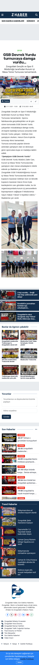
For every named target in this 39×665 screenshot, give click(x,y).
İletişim (6, 644)
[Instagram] (19, 614)
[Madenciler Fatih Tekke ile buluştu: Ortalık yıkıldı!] (28, 335)
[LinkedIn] (23, 614)
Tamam (19, 662)
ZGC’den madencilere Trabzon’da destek (9, 360)
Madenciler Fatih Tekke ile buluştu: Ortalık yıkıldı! (28, 343)
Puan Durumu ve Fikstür (13, 631)
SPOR (19, 50)
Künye (14, 644)
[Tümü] (36, 429)
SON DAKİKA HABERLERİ (13, 21)
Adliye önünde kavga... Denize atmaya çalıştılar (26, 471)
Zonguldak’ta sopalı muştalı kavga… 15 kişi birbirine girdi (26, 492)
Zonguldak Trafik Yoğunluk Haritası (17, 628)
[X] (11, 614)
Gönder (6, 417)
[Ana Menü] (2, 15)
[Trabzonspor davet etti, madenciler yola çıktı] (10, 370)
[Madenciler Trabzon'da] (28, 353)
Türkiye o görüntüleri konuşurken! (27, 439)
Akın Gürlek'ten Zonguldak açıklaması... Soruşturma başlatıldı (27, 481)
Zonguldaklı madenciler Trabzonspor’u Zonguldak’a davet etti (10, 343)
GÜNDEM (31, 21)
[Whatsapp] (31, 614)
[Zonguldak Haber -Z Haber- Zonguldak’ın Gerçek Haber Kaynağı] (19, 15)
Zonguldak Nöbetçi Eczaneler (15, 621)
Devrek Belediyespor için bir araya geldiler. (27, 377)
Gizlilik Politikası (26, 644)
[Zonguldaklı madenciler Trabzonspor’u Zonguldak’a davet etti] (10, 335)
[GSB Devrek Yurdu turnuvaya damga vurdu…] (19, 87)
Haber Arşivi (8, 638)
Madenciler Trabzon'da (28, 359)
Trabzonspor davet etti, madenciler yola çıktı (10, 377)
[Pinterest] (15, 614)
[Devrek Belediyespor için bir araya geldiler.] (28, 370)
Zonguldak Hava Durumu (13, 624)
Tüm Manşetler (9, 633)
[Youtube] (27, 614)
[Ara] (36, 15)
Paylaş (6, 101)
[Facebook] (7, 614)
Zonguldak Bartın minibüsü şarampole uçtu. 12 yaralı (27, 460)
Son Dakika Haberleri (12, 635)
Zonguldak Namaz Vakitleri (14, 626)
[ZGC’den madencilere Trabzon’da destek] (10, 353)
